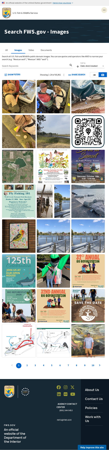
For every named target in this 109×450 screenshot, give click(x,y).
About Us (92, 390)
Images (18, 50)
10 (93, 365)
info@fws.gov (64, 420)
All (6, 50)
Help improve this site (92, 447)
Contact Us (94, 399)
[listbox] (92, 66)
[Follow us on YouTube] (73, 394)
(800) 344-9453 (66, 410)
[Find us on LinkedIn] (60, 394)
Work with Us (93, 419)
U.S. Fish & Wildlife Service (25, 13)
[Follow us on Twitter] (73, 387)
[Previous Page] (12, 365)
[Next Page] (99, 365)
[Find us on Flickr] (66, 394)
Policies (91, 408)
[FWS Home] (6, 13)
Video (31, 50)
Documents (46, 50)
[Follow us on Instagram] (66, 387)
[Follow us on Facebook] (59, 387)
